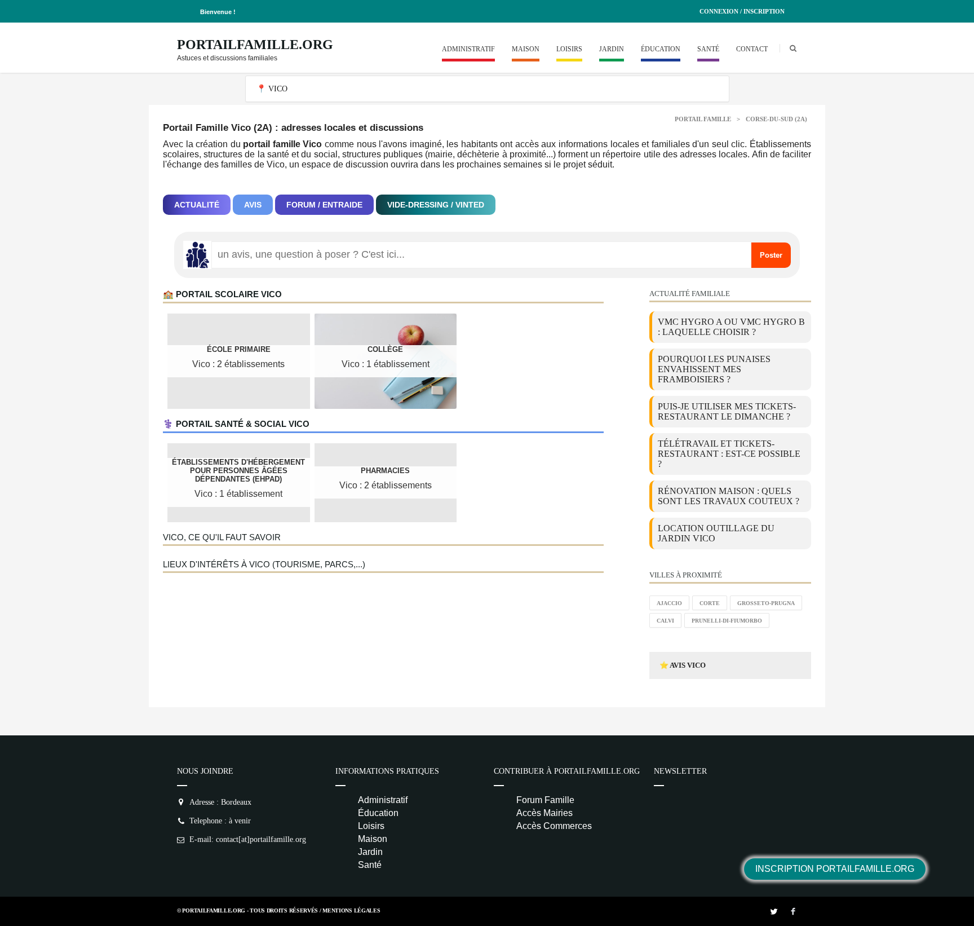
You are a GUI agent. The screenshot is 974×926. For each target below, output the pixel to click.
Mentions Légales (351, 910)
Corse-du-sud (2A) (776, 119)
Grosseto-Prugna (766, 603)
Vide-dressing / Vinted (435, 204)
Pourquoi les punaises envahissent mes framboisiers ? (714, 369)
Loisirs (569, 49)
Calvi (665, 621)
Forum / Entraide (324, 204)
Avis (253, 204)
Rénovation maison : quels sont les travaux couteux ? (728, 496)
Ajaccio (669, 603)
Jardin (611, 49)
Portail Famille (703, 119)
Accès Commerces (554, 826)
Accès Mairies (544, 813)
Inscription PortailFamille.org (834, 869)
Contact (752, 49)
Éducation (660, 49)
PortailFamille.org (255, 44)
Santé (708, 49)
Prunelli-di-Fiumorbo (727, 621)
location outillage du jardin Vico (716, 533)
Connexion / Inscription (742, 11)
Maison (525, 49)
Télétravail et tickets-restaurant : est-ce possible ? (729, 454)
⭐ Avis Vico (682, 665)
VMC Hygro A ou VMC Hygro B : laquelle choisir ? (731, 327)
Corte (709, 603)
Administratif (468, 49)
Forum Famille (545, 800)
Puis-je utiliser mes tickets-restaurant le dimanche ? (727, 411)
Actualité (196, 204)
